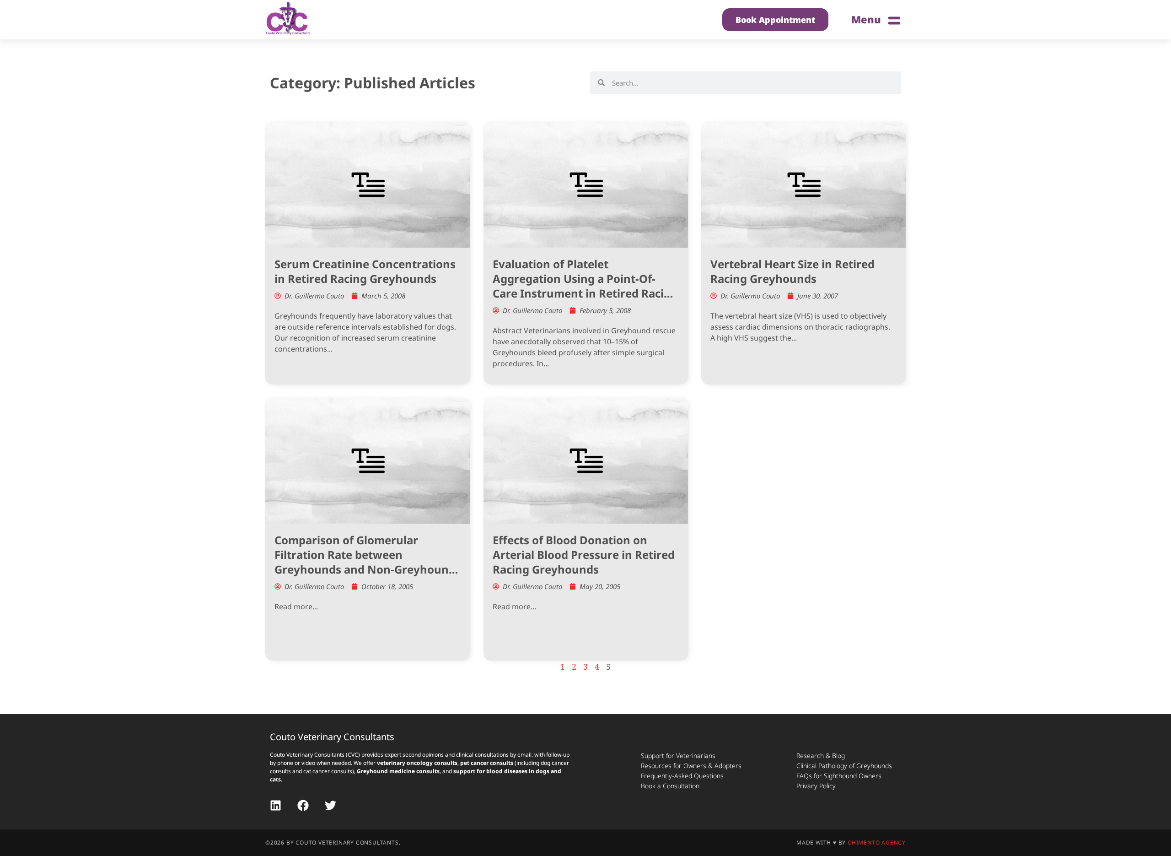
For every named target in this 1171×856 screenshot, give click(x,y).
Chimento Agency (877, 842)
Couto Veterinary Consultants (332, 737)
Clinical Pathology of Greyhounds (844, 765)
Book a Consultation (670, 785)
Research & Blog (820, 755)
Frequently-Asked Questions (682, 775)
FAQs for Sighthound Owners (838, 775)
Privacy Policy (816, 785)
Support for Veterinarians (678, 755)
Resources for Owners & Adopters (691, 765)
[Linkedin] (275, 805)
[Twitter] (330, 805)
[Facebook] (303, 805)
